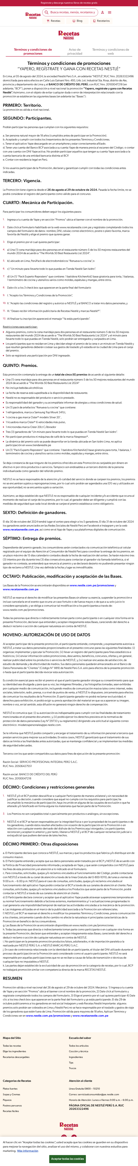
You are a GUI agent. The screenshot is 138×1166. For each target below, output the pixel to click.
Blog (79, 21)
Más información (27, 1151)
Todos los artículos (79, 1046)
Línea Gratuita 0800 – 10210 (84, 1089)
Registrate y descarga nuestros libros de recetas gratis (69, 3)
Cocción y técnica (78, 1051)
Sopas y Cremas (11, 1094)
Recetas (55, 21)
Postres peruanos (12, 1105)
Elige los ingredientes (14, 1051)
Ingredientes (76, 1057)
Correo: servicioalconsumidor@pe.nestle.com (94, 1094)
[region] (69, 1151)
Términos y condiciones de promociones (33, 51)
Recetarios (103, 21)
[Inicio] (33, 16)
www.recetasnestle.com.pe (20, 529)
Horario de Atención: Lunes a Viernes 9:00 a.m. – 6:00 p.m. (101, 1100)
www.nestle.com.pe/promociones (92, 585)
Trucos (72, 1068)
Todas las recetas (12, 1046)
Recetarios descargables (16, 1057)
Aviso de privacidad (74, 51)
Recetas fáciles (11, 1111)
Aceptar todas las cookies (67, 1159)
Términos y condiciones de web (110, 51)
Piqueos (7, 1100)
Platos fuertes (10, 1089)
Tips (71, 1062)
